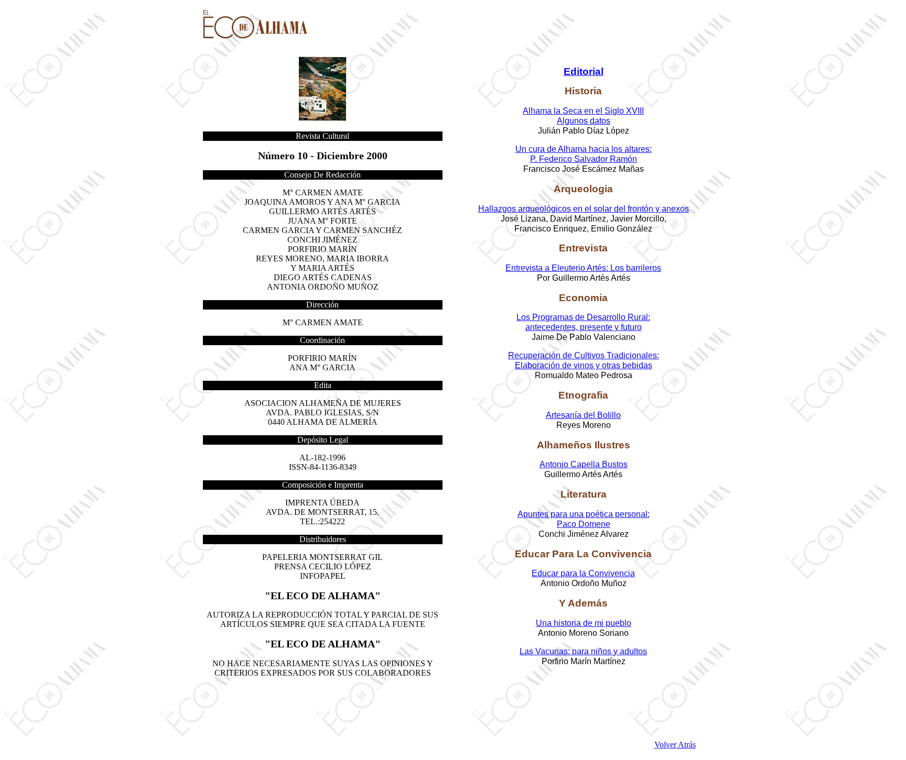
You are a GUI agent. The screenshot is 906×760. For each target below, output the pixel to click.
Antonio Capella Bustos (584, 464)
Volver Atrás (675, 744)
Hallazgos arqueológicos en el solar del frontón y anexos (583, 208)
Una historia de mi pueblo (583, 623)
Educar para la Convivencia (583, 573)
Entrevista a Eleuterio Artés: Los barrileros (583, 267)
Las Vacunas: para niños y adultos (583, 651)
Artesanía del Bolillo (583, 415)
